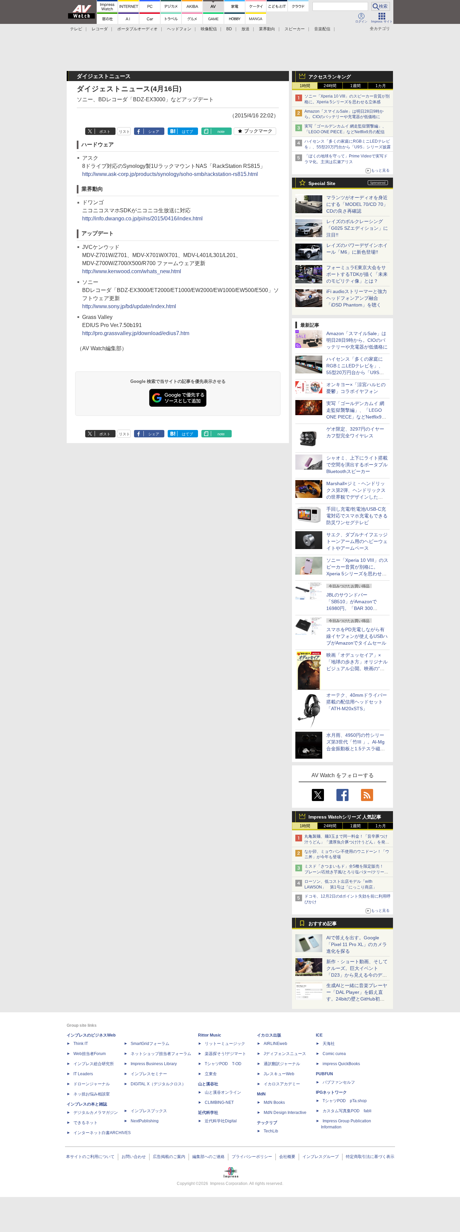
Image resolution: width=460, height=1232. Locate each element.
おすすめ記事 (322, 923)
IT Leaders (83, 1074)
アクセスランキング (329, 76)
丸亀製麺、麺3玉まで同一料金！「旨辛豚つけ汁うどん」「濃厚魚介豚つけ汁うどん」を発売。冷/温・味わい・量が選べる (346, 842)
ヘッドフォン (179, 29)
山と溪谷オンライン (223, 1092)
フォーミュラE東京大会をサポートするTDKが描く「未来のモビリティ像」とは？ (357, 274)
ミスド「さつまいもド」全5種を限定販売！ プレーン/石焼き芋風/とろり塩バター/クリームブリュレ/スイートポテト (346, 872)
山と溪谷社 (208, 1084)
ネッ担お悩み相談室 (91, 1094)
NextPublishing (145, 1121)
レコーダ (100, 29)
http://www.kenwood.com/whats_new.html (131, 271)
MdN (261, 1094)
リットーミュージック (225, 1043)
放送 (245, 29)
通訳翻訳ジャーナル (282, 1063)
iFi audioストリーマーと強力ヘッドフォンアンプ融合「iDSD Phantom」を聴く (356, 298)
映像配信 (209, 29)
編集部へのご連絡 (208, 1156)
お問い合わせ (134, 1156)
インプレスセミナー (149, 1074)
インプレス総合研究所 (93, 1063)
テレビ (76, 29)
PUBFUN (324, 1074)
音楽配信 (322, 29)
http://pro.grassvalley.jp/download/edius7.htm (135, 333)
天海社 (329, 1043)
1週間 (355, 85)
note (221, 132)
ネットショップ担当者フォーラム (161, 1053)
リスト (124, 132)
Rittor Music (209, 1035)
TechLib (271, 1131)
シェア (153, 132)
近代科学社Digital (221, 1121)
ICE (319, 1035)
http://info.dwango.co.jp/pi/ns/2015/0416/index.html (142, 218)
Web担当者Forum (89, 1053)
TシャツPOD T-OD (223, 1063)
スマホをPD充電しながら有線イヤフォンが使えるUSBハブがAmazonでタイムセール (357, 636)
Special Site (321, 183)
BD (229, 29)
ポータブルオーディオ (137, 29)
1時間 (305, 85)
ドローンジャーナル (91, 1084)
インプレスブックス (149, 1111)
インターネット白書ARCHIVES (102, 1132)
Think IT (80, 1043)
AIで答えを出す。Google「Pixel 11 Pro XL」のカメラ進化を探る (356, 944)
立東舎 (211, 1074)
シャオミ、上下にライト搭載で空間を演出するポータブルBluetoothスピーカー (357, 464)
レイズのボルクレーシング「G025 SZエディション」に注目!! (357, 228)
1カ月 (380, 85)
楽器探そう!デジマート (225, 1053)
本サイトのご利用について (90, 1156)
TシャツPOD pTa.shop (345, 1100)
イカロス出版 (269, 1035)
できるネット (85, 1122)
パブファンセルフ (339, 1082)
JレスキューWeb (279, 1074)
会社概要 (287, 1156)
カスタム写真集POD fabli (347, 1111)
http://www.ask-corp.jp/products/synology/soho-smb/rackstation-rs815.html (170, 174)
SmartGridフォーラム (150, 1043)
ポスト (104, 132)
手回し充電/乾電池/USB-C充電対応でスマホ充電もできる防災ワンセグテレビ (357, 515)
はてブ (187, 132)
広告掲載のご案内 (169, 1156)
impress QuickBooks (341, 1063)
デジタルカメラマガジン (95, 1112)
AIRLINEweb (275, 1043)
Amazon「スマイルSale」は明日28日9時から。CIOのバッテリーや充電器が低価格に (357, 340)
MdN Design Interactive (285, 1112)
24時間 (330, 85)
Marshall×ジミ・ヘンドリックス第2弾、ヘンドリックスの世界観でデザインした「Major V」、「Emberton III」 (356, 497)
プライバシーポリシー (252, 1156)
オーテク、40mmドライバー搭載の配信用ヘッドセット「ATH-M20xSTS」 (356, 701)
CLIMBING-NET (219, 1102)
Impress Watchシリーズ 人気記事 (344, 817)
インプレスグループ (320, 1156)
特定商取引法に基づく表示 (370, 1156)
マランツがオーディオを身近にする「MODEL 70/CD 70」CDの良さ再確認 (357, 204)
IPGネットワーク (331, 1092)
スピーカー (295, 29)
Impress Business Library (154, 1063)
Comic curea (334, 1053)
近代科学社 (208, 1112)
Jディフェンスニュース (285, 1053)
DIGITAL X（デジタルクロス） (158, 1084)
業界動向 (267, 29)
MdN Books (274, 1102)
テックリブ (267, 1122)
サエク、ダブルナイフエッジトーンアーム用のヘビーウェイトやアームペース (357, 541)
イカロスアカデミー (282, 1084)
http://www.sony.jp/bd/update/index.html (129, 306)
